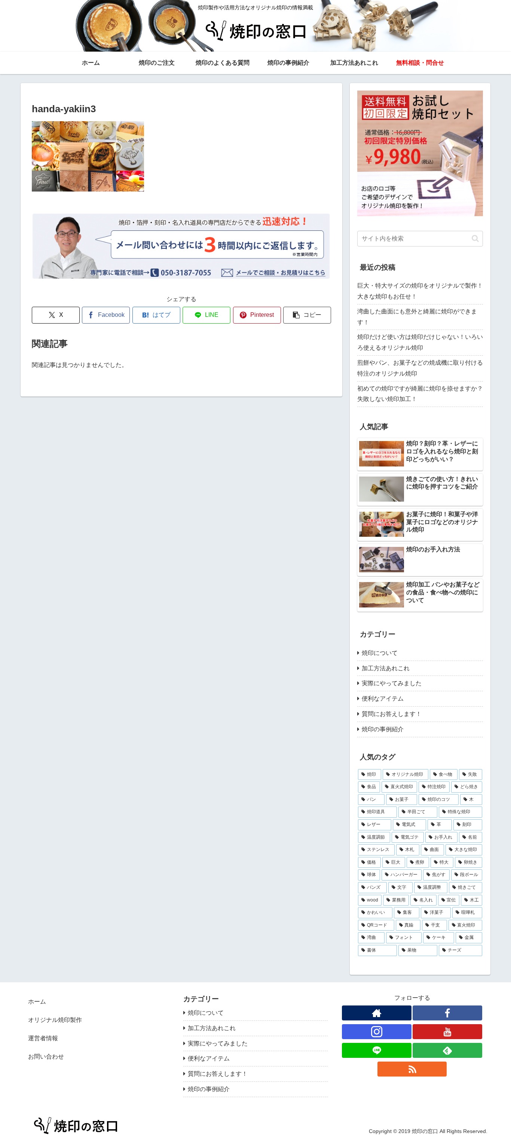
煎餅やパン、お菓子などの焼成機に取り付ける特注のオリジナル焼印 (420, 368)
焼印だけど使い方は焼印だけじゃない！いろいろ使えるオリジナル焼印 (420, 342)
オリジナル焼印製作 (55, 1020)
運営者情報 (43, 1038)
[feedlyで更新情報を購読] (447, 1050)
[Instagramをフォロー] (376, 1031)
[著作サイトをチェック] (376, 1012)
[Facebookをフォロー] (447, 1012)
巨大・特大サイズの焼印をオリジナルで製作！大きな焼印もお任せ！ (420, 291)
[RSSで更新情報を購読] (412, 1069)
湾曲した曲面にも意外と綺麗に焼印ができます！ (417, 316)
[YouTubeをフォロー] (447, 1031)
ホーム (37, 1001)
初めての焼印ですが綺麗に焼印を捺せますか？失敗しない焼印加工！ (420, 393)
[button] (307, 315)
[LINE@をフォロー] (376, 1050)
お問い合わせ (46, 1056)
